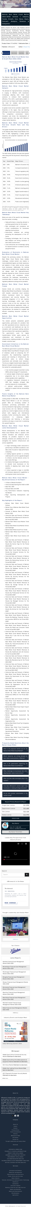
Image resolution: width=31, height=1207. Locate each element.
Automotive (16, 1183)
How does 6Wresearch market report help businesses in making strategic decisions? (15, 787)
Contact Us (15, 1139)
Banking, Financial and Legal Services (15, 1187)
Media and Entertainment (15, 1191)
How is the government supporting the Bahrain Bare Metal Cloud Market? (15, 764)
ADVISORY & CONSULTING (15, 1149)
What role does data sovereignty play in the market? (15, 779)
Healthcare (15, 1181)
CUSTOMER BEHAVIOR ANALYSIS (15, 1158)
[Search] (25, 2)
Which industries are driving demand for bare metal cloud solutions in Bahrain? (15, 757)
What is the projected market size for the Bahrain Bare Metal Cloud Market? (15, 749)
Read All (5, 1078)
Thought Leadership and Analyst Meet (15, 1141)
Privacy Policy (15, 1130)
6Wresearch (12, 1206)
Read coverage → (11, 903)
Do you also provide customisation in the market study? (15, 794)
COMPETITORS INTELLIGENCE (15, 1153)
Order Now (15, 818)
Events (15, 1126)
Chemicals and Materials (15, 1172)
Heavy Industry (15, 1178)
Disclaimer (15, 1137)
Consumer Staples (15, 1185)
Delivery (15, 1133)
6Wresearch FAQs (15, 1135)
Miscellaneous (15, 1193)
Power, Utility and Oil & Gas (15, 1176)
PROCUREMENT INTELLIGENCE (15, 1156)
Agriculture (15, 1195)
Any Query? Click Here (15, 831)
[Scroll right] (29, 53)
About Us (15, 1124)
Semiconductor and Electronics (15, 1174)
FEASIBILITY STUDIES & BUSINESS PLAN (15, 1151)
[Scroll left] (2, 53)
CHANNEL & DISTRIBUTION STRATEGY (15, 1155)
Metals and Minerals (15, 1189)
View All (15, 939)
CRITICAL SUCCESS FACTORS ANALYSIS (15, 1162)
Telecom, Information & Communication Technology (15, 1180)
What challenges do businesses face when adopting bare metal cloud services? (15, 772)
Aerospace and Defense (15, 1170)
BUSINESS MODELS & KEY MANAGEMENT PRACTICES (15, 1160)
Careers (15, 1128)
